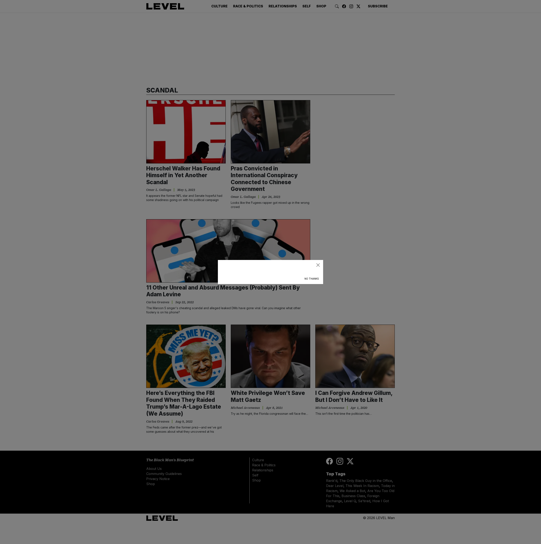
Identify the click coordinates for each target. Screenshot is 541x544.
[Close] (318, 265)
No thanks (312, 278)
